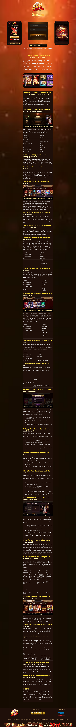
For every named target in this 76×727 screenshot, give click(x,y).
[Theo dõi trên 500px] (41, 713)
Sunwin (25, 97)
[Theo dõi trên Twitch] (44, 713)
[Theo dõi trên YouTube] (39, 713)
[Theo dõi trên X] (32, 713)
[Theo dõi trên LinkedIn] (37, 713)
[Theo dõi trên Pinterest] (35, 713)
